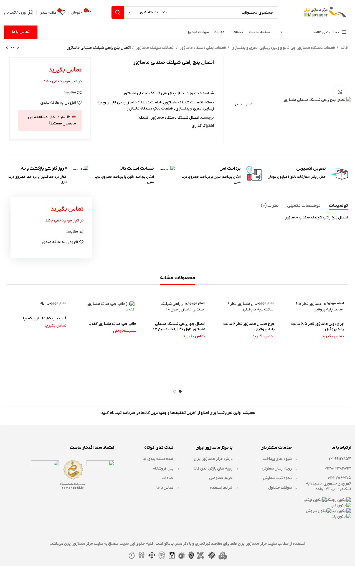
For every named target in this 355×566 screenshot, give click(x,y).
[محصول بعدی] (7, 47)
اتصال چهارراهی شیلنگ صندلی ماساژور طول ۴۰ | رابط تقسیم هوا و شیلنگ (178, 329)
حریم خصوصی (220, 478)
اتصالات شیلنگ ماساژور (154, 47)
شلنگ (143, 117)
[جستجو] (117, 12)
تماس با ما (21, 32)
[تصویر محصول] (316, 306)
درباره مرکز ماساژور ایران (213, 459)
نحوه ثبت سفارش (277, 478)
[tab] (338, 205)
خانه (344, 47)
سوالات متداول (280, 487)
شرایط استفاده (221, 487)
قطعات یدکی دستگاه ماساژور (202, 47)
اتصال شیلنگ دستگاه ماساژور (175, 117)
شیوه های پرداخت (277, 459)
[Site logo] (324, 12)
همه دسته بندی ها (158, 459)
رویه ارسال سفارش (277, 468)
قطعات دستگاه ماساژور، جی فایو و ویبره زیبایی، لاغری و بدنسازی (283, 47)
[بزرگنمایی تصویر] (340, 92)
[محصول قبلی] (18, 47)
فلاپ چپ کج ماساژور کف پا (45, 318)
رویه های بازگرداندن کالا (213, 468)
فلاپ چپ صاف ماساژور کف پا (112, 324)
